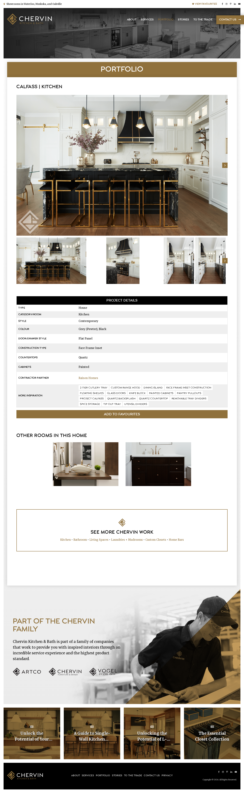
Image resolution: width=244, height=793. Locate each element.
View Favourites (205, 4)
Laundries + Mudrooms (127, 539)
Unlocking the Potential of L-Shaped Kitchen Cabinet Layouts (152, 736)
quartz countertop (153, 398)
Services (147, 19)
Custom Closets (155, 539)
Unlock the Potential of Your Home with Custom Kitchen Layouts (31, 736)
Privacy (167, 775)
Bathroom (80, 539)
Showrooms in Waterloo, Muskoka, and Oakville (33, 4)
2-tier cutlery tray (93, 387)
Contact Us (227, 19)
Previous (19, 165)
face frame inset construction (188, 387)
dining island (153, 387)
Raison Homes (88, 378)
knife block (137, 393)
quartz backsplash (121, 398)
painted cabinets (161, 393)
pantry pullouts (189, 393)
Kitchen (65, 539)
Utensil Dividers (135, 404)
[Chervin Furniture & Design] (69, 674)
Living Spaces (98, 539)
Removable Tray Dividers (189, 398)
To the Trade (202, 19)
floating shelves (92, 393)
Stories (183, 19)
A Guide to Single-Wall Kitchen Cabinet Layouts (92, 736)
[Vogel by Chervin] (103, 674)
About (132, 19)
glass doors (116, 393)
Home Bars (176, 539)
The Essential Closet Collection (212, 736)
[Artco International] (30, 674)
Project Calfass (92, 398)
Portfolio (166, 19)
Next (225, 165)
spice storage (90, 404)
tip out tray (112, 404)
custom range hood (125, 387)
